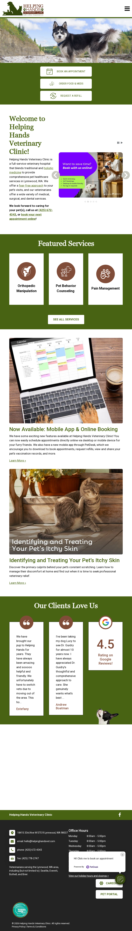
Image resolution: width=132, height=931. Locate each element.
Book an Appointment (71, 71)
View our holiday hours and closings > (89, 875)
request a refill (71, 95)
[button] (120, 879)
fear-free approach (31, 185)
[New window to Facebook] (120, 815)
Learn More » (17, 460)
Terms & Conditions (36, 926)
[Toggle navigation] (127, 9)
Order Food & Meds (71, 83)
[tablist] (90, 201)
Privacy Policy (18, 926)
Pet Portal (109, 894)
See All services (66, 319)
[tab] (85, 201)
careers (112, 883)
